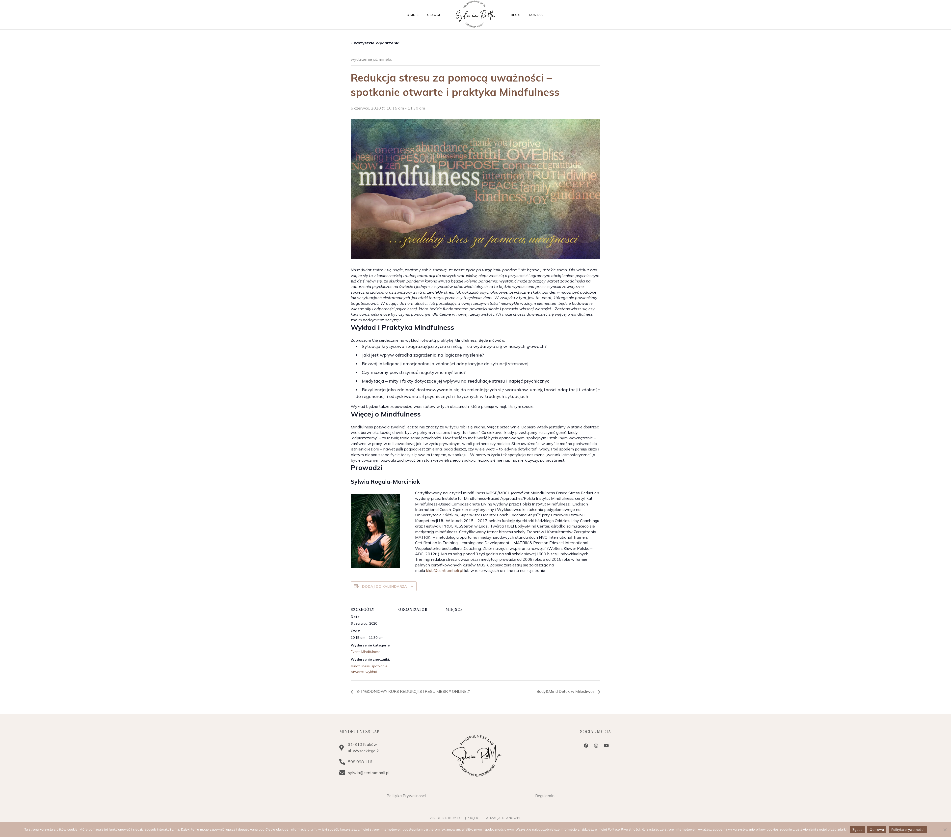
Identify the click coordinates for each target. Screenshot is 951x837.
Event (355, 651)
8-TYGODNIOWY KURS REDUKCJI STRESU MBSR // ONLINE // (412, 691)
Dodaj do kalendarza (384, 586)
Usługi (433, 15)
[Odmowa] (944, 829)
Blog (516, 15)
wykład (371, 672)
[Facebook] (585, 745)
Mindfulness (370, 651)
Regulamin (545, 795)
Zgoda (857, 830)
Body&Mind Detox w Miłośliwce (566, 691)
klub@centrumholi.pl (444, 570)
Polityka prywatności (907, 830)
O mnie (413, 15)
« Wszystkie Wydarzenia (375, 42)
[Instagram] (596, 745)
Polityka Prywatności (406, 795)
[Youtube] (606, 745)
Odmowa (877, 830)
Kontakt (537, 15)
